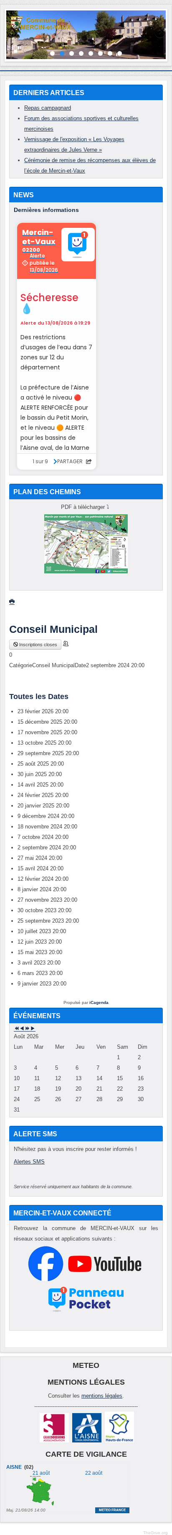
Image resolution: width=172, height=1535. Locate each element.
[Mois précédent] (22, 1029)
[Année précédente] (16, 1029)
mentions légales (101, 1396)
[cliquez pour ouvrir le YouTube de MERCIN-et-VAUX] (104, 1280)
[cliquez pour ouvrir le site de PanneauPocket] (86, 1311)
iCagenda (99, 1002)
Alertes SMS (29, 1161)
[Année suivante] (27, 1029)
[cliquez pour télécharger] (86, 571)
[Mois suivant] (32, 1029)
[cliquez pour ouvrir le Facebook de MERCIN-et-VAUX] (45, 1280)
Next (159, 33)
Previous (12, 33)
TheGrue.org (155, 1532)
